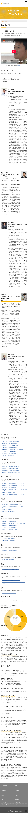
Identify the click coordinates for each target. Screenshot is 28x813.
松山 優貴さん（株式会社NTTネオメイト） (11, 580)
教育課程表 (4, 802)
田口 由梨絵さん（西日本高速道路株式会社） (11, 470)
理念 (7, 21)
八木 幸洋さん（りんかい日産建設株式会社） (11, 441)
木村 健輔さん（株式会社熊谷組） (9, 453)
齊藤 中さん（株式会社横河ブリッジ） (10, 455)
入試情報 (2, 795)
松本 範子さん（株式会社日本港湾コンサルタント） (13, 494)
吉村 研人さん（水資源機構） (8, 559)
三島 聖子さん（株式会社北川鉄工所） (10, 529)
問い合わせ (18, 795)
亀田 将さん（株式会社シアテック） (10, 492)
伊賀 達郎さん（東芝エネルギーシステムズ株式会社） (13, 523)
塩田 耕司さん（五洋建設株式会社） (10, 443)
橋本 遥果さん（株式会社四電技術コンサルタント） (13, 485)
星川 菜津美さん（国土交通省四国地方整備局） (12, 504)
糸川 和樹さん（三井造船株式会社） (10, 527)
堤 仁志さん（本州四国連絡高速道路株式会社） (12, 472)
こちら (18, 65)
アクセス (17, 790)
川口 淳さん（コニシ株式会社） (9, 538)
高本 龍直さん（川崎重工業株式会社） (10, 521)
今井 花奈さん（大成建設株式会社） (10, 451)
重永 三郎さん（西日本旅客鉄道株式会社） (11, 468)
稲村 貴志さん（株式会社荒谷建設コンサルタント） (13, 483)
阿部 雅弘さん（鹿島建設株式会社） (10, 447)
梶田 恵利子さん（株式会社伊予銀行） (10, 569)
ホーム (3, 21)
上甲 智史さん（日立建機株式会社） (10, 525)
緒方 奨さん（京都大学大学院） (9, 593)
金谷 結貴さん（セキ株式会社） (9, 540)
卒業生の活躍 (3, 790)
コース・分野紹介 (4, 785)
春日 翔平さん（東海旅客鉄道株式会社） (11, 466)
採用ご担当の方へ (19, 802)
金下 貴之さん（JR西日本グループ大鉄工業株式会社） (13, 449)
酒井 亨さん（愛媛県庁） (7, 509)
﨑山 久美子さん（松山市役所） (9, 511)
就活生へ (17, 804)
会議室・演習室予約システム (7, 804)
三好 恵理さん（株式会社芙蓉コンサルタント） (12, 487)
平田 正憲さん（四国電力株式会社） (10, 550)
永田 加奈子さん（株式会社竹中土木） (10, 445)
